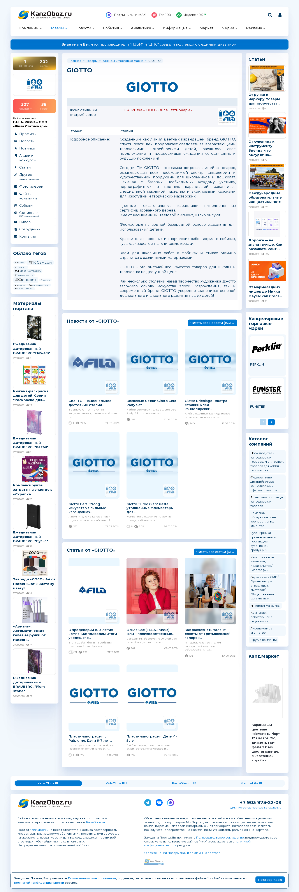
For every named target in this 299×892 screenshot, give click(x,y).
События (111, 28)
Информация (175, 28)
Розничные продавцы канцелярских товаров (266, 502)
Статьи (25, 167)
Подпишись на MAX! (129, 15)
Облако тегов (29, 253)
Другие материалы (29, 176)
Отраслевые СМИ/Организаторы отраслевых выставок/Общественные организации (264, 587)
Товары (57, 28)
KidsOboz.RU (116, 783)
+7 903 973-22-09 (260, 802)
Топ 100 (165, 15)
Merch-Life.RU (252, 783)
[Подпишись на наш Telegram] (147, 802)
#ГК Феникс (20, 267)
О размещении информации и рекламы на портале (182, 853)
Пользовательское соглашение (220, 837)
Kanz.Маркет (263, 656)
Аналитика (141, 28)
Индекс (193, 15)
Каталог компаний (260, 441)
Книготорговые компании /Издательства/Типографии (262, 563)
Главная (75, 60)
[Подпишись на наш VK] (159, 802)
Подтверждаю (270, 880)
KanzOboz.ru (95, 822)
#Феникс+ (26, 279)
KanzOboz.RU (48, 783)
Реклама (254, 28)
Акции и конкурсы (27, 157)
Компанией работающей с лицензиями (261, 617)
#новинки (20, 285)
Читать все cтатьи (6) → (215, 552)
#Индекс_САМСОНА (28, 270)
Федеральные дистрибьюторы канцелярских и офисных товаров (263, 484)
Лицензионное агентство (261, 630)
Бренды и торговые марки (123, 60)
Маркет (206, 28)
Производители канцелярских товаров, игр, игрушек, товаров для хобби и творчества (267, 461)
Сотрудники (29, 229)
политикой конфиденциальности (39, 882)
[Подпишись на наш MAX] (170, 802)
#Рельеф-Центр (24, 275)
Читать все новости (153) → (212, 323)
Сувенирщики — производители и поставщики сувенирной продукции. (263, 541)
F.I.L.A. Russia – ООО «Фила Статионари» (156, 110)
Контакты (27, 236)
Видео (25, 222)
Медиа (228, 28)
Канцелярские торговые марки (265, 323)
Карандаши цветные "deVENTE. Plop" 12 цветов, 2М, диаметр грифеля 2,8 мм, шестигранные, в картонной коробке (266, 742)
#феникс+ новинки (24, 289)
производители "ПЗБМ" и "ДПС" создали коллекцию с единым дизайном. (149, 44)
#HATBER (19, 262)
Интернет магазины (265, 605)
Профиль (27, 134)
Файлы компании (28, 196)
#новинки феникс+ (39, 285)
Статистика (29, 214)
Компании (29, 28)
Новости (83, 28)
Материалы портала (27, 306)
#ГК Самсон (40, 262)
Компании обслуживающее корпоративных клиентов (263, 519)
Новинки (27, 148)
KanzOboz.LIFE (184, 783)
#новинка (45, 280)
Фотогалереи (31, 186)
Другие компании (263, 639)
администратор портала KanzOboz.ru (255, 807)
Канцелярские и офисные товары (50, 17)
